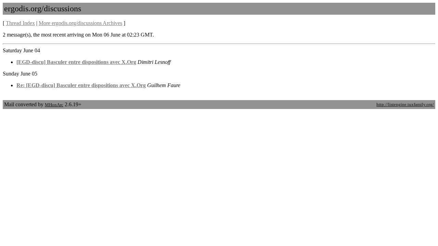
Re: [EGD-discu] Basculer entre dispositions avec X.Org (81, 85)
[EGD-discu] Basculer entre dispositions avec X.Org (76, 62)
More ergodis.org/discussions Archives (80, 23)
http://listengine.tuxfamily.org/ (405, 104)
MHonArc (54, 104)
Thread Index (20, 23)
